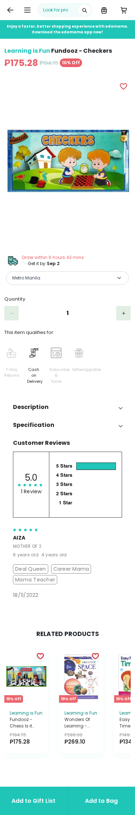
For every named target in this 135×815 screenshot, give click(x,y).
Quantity (14, 299)
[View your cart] (123, 10)
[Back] (10, 10)
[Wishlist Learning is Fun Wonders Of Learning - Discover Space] (95, 655)
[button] (67, 407)
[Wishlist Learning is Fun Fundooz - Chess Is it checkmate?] (40, 655)
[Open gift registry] (103, 10)
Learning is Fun (27, 51)
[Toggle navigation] (27, 10)
